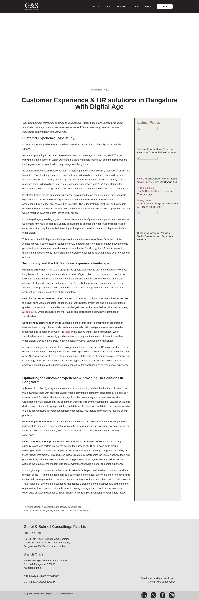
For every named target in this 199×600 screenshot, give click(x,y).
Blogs (148, 6)
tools (67, 331)
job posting (83, 388)
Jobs (137, 6)
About (108, 6)
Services (121, 6)
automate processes (48, 426)
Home (96, 6)
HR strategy (30, 312)
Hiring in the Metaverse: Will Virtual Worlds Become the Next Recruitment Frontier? (155, 236)
